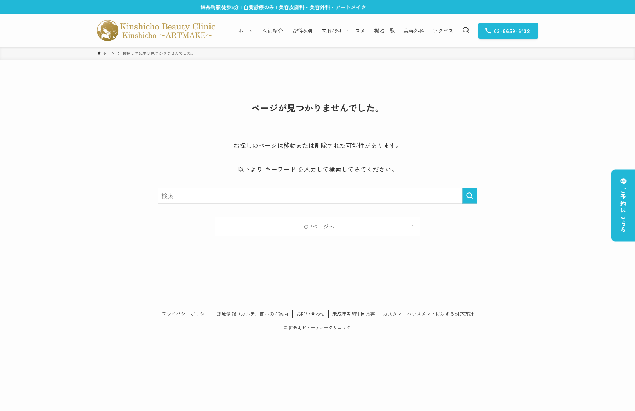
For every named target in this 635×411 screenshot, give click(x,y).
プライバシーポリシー (185, 313)
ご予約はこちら (623, 210)
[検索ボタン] (466, 30)
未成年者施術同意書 (353, 313)
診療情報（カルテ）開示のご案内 (252, 313)
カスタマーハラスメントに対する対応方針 (428, 313)
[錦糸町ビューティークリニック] (156, 30)
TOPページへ (317, 226)
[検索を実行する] (469, 196)
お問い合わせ (310, 313)
